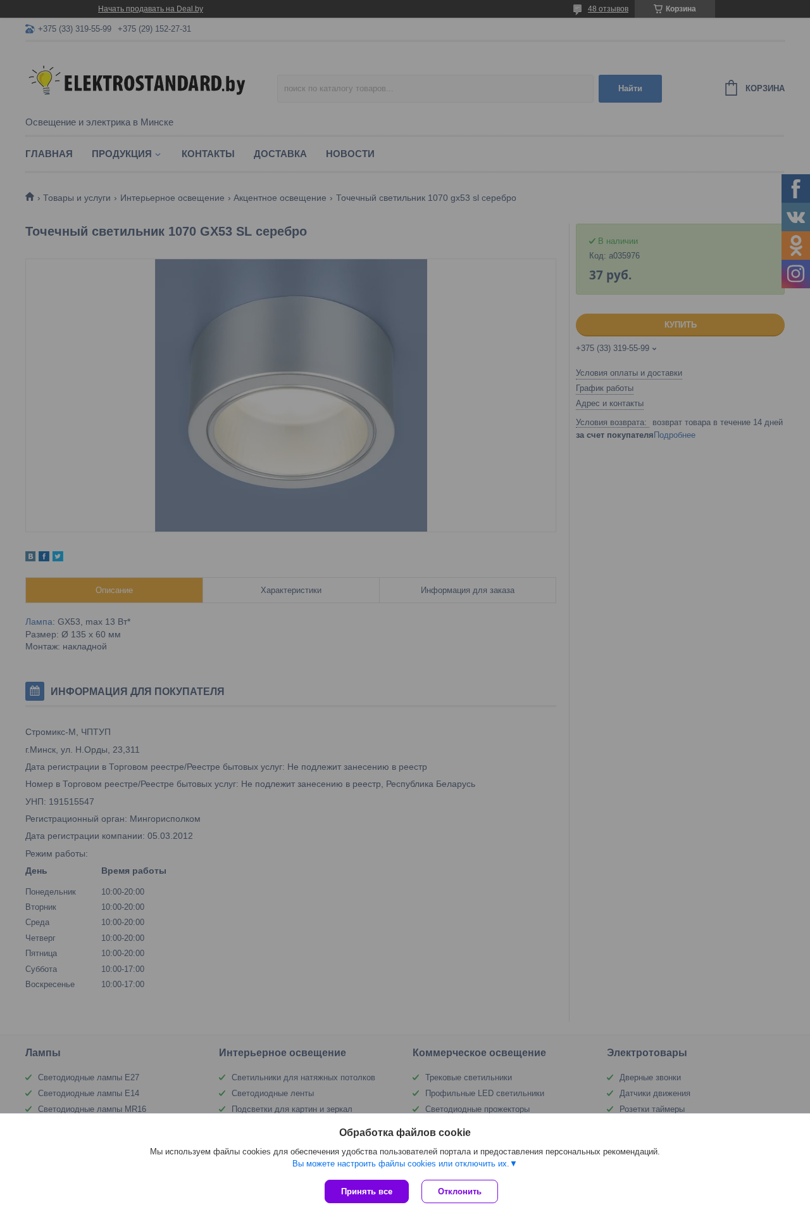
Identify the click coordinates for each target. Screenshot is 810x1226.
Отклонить (460, 1191)
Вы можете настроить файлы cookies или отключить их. (400, 1163)
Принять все (366, 1191)
